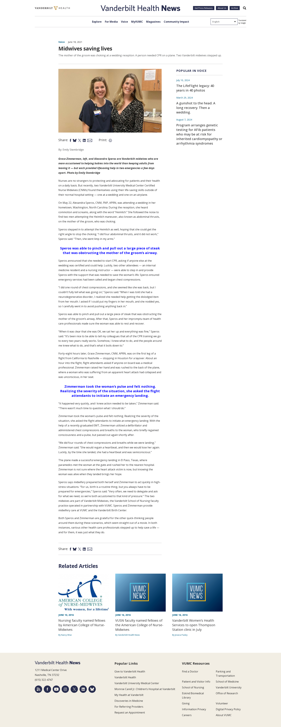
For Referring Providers (128, 706)
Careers (187, 715)
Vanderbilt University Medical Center (136, 683)
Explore (97, 21)
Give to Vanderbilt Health (129, 671)
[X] (74, 689)
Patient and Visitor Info (196, 681)
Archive (234, 8)
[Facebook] (47, 689)
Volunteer (222, 703)
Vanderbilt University (228, 687)
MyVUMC (137, 21)
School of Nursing (193, 687)
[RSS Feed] (38, 689)
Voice (124, 21)
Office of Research (227, 693)
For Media (111, 21)
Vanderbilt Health (125, 677)
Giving (186, 703)
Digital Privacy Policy (228, 709)
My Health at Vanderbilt (128, 695)
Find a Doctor (190, 671)
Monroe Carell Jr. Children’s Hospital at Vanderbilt (144, 689)
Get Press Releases (204, 8)
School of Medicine (227, 681)
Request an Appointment (129, 712)
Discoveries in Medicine (128, 701)
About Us (222, 8)
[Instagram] (65, 689)
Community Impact (176, 21)
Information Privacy (194, 709)
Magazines (153, 21)
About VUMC (224, 715)
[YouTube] (56, 689)
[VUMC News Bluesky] (92, 689)
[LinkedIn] (83, 689)
